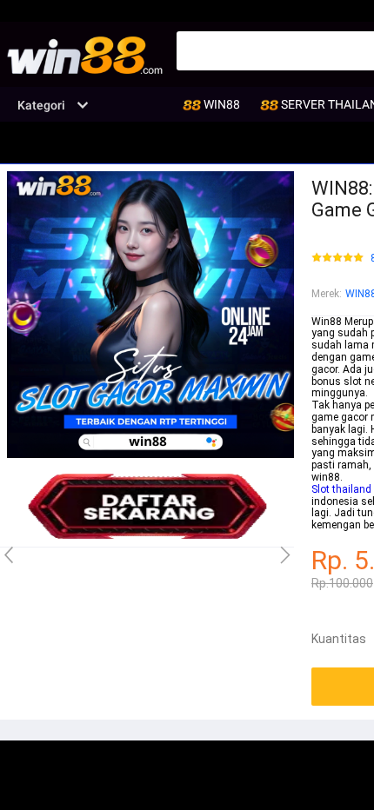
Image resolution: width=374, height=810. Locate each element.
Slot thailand (341, 489)
